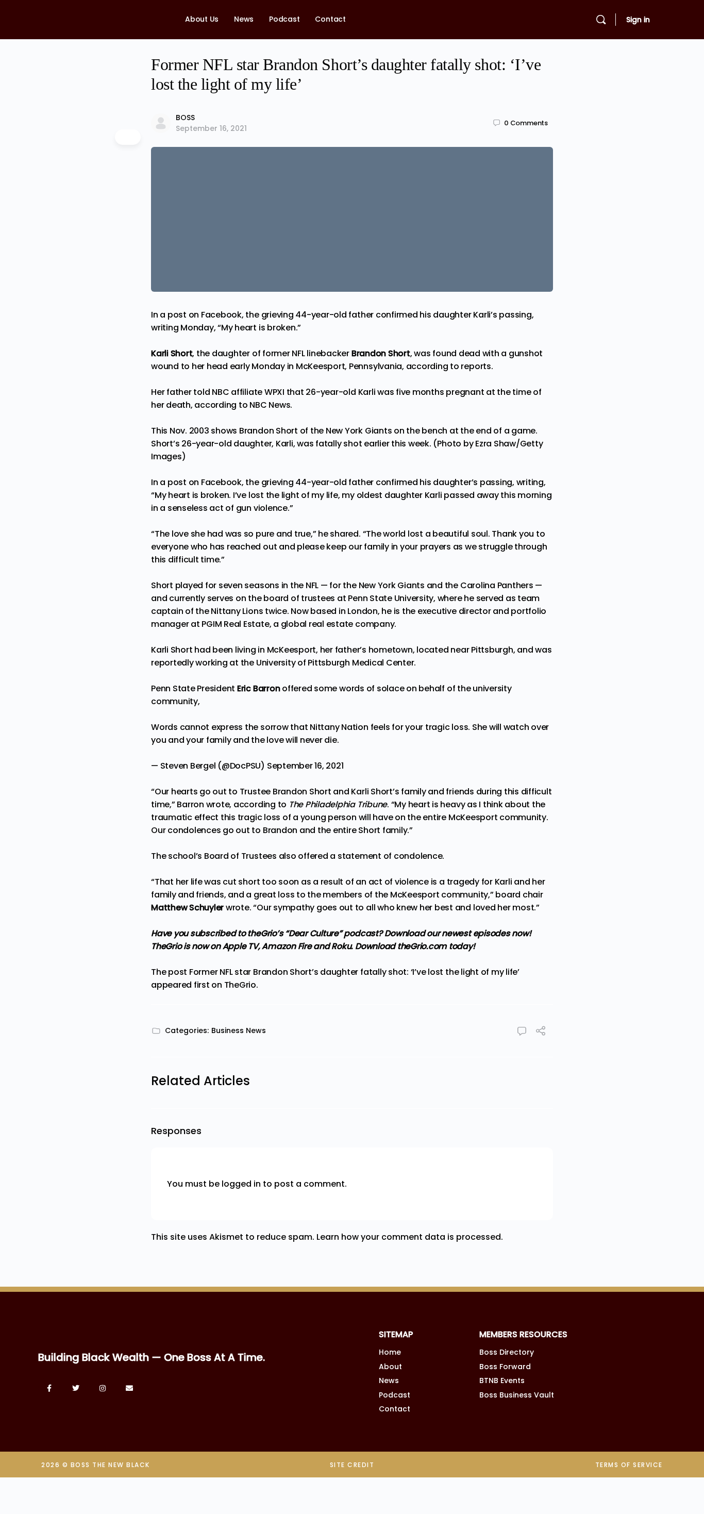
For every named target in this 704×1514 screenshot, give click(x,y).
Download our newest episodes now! (457, 933)
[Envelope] (129, 1388)
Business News (238, 1030)
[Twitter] (76, 1388)
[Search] (601, 19)
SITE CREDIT (352, 1464)
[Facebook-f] (49, 1388)
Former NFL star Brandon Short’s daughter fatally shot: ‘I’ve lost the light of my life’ (354, 972)
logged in (241, 1184)
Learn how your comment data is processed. (409, 1237)
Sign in (638, 19)
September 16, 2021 (211, 128)
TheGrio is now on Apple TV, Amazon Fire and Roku (251, 946)
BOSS (185, 117)
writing (530, 482)
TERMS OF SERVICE (629, 1464)
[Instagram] (102, 1388)
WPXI (274, 392)
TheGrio (240, 985)
